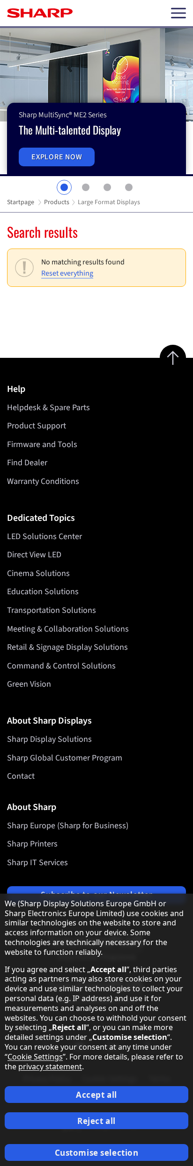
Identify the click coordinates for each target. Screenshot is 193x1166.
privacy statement (50, 1066)
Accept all (96, 1094)
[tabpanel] (96, 102)
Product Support (36, 426)
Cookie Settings (35, 1057)
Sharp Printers (32, 844)
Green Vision (29, 684)
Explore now (56, 157)
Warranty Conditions (43, 481)
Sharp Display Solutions (49, 739)
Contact (21, 776)
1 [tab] (64, 187)
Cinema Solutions (38, 573)
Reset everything (67, 273)
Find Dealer (27, 463)
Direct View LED (34, 555)
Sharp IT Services (37, 862)
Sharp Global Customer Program (64, 758)
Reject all (96, 1121)
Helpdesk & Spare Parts (48, 407)
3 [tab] (107, 187)
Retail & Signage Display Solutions (67, 647)
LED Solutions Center (44, 536)
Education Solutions (43, 591)
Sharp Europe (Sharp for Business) (67, 826)
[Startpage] (40, 13)
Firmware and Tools (42, 444)
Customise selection (97, 1152)
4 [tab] (128, 187)
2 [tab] (85, 187)
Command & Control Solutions (61, 666)
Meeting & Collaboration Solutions (68, 629)
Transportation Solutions (51, 610)
